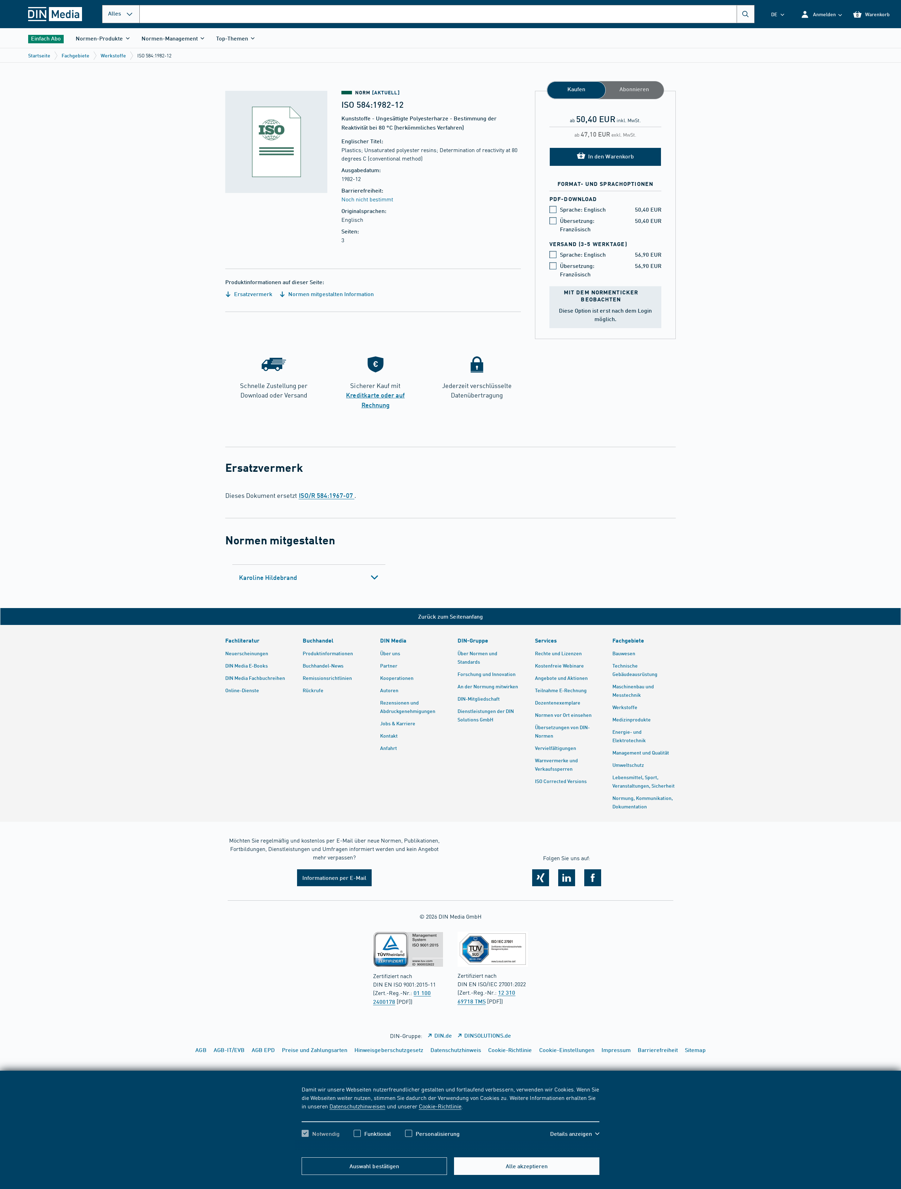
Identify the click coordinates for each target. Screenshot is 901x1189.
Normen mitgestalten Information (330, 293)
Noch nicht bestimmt (367, 199)
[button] (821, 14)
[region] (450, 1117)
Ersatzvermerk (252, 293)
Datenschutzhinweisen (357, 1106)
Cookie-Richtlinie (440, 1106)
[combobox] (447, 14)
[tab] (308, 577)
